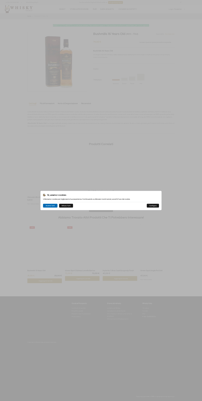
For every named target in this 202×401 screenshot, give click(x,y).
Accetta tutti (50, 206)
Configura (152, 206)
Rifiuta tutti (66, 206)
